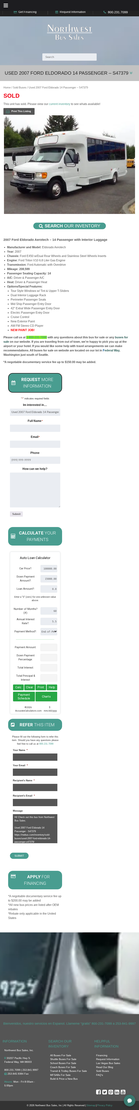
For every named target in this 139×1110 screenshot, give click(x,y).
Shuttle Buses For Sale (63, 1059)
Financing (101, 1055)
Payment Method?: (25, 631)
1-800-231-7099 (36, 337)
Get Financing (27, 11)
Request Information (73, 11)
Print (40, 687)
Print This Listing (21, 111)
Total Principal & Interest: (25, 677)
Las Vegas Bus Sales (108, 1063)
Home (7, 87)
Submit (16, 514)
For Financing (37, 880)
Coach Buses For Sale (63, 1067)
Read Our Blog (104, 1067)
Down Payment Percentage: (26, 657)
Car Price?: (25, 568)
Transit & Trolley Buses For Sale (68, 1071)
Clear (29, 687)
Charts (46, 696)
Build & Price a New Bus (64, 1078)
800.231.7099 (118, 12)
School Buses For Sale (63, 1063)
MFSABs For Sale (60, 1074)
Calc (18, 687)
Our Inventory (72, 225)
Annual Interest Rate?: (26, 621)
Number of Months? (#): (25, 611)
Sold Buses (19, 87)
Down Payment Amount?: (26, 578)
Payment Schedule (24, 696)
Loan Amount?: (26, 588)
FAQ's (99, 1074)
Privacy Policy (104, 1105)
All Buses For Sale (60, 1055)
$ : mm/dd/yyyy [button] (50, 709)
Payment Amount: (25, 647)
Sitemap (91, 1105)
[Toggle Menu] (6, 5)
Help (52, 687)
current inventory (59, 104)
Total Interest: (25, 667)
